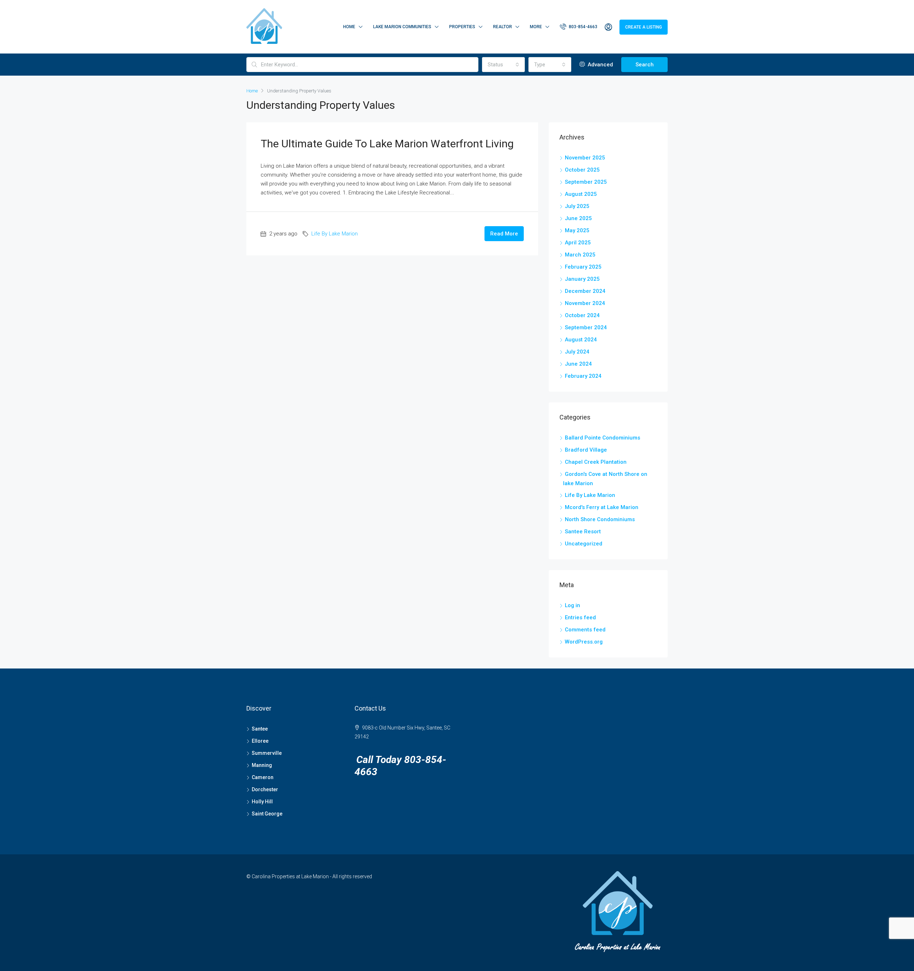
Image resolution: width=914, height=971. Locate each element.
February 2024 (583, 376)
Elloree (260, 741)
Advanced (599, 64)
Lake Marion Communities (402, 26)
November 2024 (585, 303)
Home (349, 26)
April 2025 (578, 242)
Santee (260, 729)
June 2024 (578, 364)
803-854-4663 (582, 26)
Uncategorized (583, 543)
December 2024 (585, 291)
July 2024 (577, 352)
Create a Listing (643, 27)
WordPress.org (584, 642)
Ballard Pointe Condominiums (602, 437)
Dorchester (265, 789)
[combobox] (503, 64)
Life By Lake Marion (334, 233)
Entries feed (580, 617)
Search (645, 64)
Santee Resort (583, 531)
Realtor (502, 26)
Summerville (267, 753)
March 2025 (580, 254)
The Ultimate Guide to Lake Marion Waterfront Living (387, 143)
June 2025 (578, 218)
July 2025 (577, 206)
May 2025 (577, 230)
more (536, 26)
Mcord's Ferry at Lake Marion (601, 507)
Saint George (267, 814)
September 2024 (586, 327)
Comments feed (585, 629)
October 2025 (582, 170)
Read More (504, 233)
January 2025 (582, 279)
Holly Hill (262, 801)
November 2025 (585, 157)
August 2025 (581, 194)
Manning (262, 765)
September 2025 (586, 182)
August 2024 (581, 339)
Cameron (262, 777)
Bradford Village (586, 450)
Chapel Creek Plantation (596, 462)
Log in (572, 605)
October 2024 (582, 315)
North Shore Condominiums (600, 519)
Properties (462, 26)
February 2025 (583, 267)
